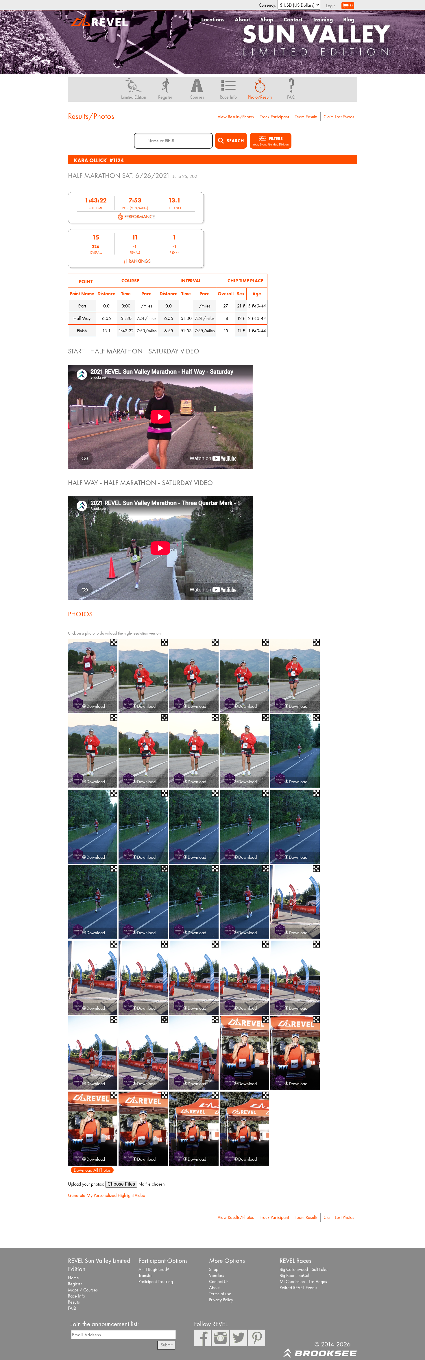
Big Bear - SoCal (294, 1275)
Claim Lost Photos (339, 117)
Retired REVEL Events (298, 1288)
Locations (212, 19)
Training (323, 19)
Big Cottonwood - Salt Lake (304, 1269)
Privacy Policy (221, 1300)
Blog (348, 19)
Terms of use (220, 1294)
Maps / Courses (83, 1290)
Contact (293, 19)
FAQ (72, 1308)
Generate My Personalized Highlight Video (106, 1195)
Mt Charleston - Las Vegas (303, 1281)
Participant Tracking (155, 1281)
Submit (166, 1345)
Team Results (306, 117)
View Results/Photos (236, 117)
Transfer (145, 1275)
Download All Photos (92, 1170)
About (242, 19)
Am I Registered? (153, 1269)
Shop (266, 19)
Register (75, 1284)
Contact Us (218, 1281)
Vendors (216, 1275)
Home (73, 1278)
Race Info (76, 1296)
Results (74, 1302)
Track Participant (274, 117)
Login (331, 6)
